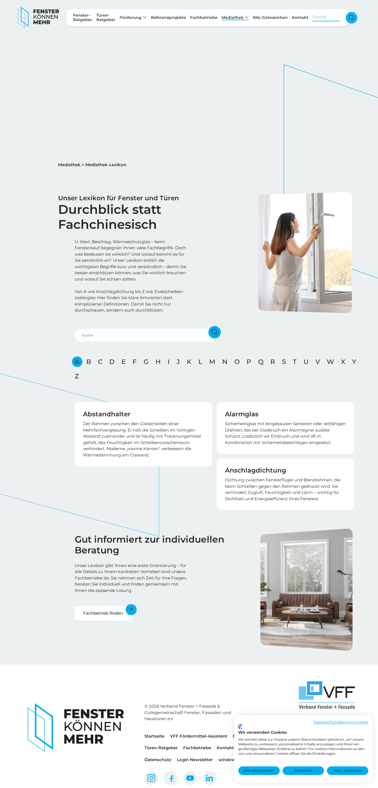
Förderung (131, 17)
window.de (230, 759)
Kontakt (300, 17)
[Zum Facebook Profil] (171, 778)
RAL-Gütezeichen (270, 17)
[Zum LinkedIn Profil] (209, 778)
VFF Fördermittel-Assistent (198, 736)
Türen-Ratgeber (161, 747)
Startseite (154, 736)
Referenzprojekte (168, 17)
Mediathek (233, 17)
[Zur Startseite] (38, 17)
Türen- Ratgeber (105, 17)
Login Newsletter (195, 759)
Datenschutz (157, 759)
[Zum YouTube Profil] (190, 778)
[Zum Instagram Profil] (151, 778)
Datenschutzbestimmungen (341, 722)
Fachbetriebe (204, 17)
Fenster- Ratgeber (82, 17)
